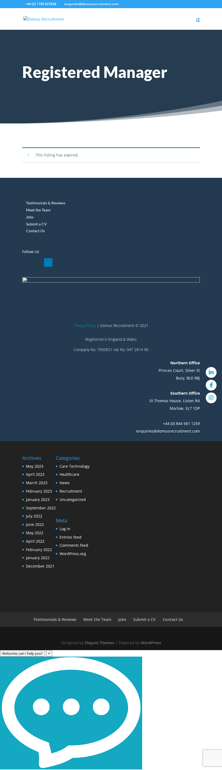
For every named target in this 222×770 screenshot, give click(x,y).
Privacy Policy (85, 325)
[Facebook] (211, 385)
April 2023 (35, 474)
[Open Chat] (71, 713)
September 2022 (41, 507)
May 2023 (34, 466)
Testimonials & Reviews (45, 203)
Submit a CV (36, 224)
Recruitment (71, 491)
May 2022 (34, 532)
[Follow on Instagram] (48, 262)
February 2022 (39, 549)
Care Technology (75, 466)
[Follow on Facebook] (37, 262)
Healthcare (69, 474)
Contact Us (35, 230)
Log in (65, 528)
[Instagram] (211, 397)
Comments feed (74, 545)
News (65, 482)
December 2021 (40, 566)
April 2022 (35, 541)
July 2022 (34, 516)
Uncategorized (73, 499)
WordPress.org (73, 553)
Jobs (30, 217)
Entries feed (70, 537)
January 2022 (38, 557)
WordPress (151, 642)
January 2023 (38, 499)
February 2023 (39, 491)
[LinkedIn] (211, 372)
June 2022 (35, 524)
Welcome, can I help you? (22, 653)
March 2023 (36, 482)
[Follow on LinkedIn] (26, 262)
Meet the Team (38, 210)
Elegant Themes (99, 642)
